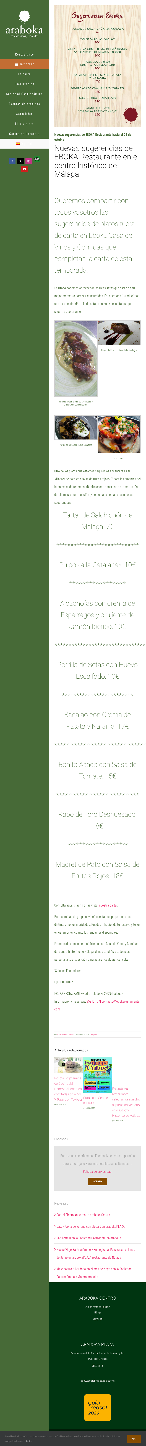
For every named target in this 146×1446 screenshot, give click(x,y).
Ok (133, 1438)
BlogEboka (94, 1034)
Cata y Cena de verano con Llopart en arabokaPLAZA (90, 1226)
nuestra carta (108, 905)
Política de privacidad (97, 1171)
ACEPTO (97, 1181)
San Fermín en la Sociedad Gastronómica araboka (88, 1237)
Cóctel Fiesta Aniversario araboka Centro (83, 1214)
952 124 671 (94, 1001)
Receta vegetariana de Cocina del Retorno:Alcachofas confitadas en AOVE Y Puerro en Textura (68, 1089)
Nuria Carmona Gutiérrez (65, 1034)
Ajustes (29, 1441)
